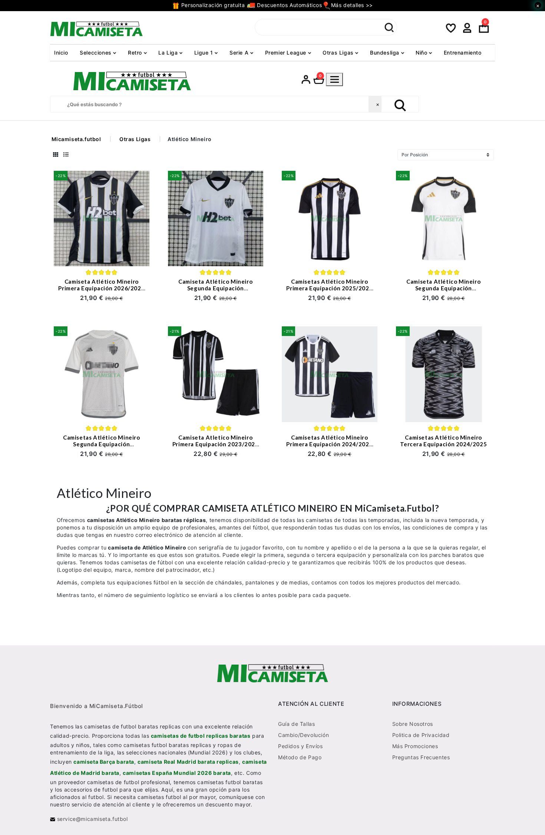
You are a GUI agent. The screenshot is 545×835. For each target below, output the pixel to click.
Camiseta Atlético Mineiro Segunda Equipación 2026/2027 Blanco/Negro (215, 288)
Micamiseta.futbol (76, 139)
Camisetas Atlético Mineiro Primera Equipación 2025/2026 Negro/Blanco (329, 288)
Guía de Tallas (296, 724)
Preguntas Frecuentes (421, 757)
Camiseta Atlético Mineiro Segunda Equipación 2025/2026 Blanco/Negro (443, 288)
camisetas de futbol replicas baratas (201, 736)
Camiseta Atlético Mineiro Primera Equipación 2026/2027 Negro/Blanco (101, 288)
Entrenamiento (463, 52)
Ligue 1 (204, 52)
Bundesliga (385, 52)
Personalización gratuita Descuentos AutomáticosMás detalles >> (276, 5)
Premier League (286, 52)
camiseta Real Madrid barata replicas (188, 762)
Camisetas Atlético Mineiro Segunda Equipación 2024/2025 (101, 444)
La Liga (168, 52)
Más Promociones (415, 746)
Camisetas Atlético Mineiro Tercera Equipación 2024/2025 (443, 440)
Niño (422, 52)
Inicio (61, 52)
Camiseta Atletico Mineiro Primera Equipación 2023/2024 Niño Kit (215, 444)
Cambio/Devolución (303, 735)
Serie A (239, 52)
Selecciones (96, 52)
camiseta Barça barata (103, 762)
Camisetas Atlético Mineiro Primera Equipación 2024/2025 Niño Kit (329, 444)
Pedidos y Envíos (300, 746)
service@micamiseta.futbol (91, 819)
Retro (136, 52)
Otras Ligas (339, 52)
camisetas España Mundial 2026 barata (177, 773)
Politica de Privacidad (421, 735)
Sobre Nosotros (412, 724)
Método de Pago (299, 757)
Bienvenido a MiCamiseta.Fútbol (96, 706)
